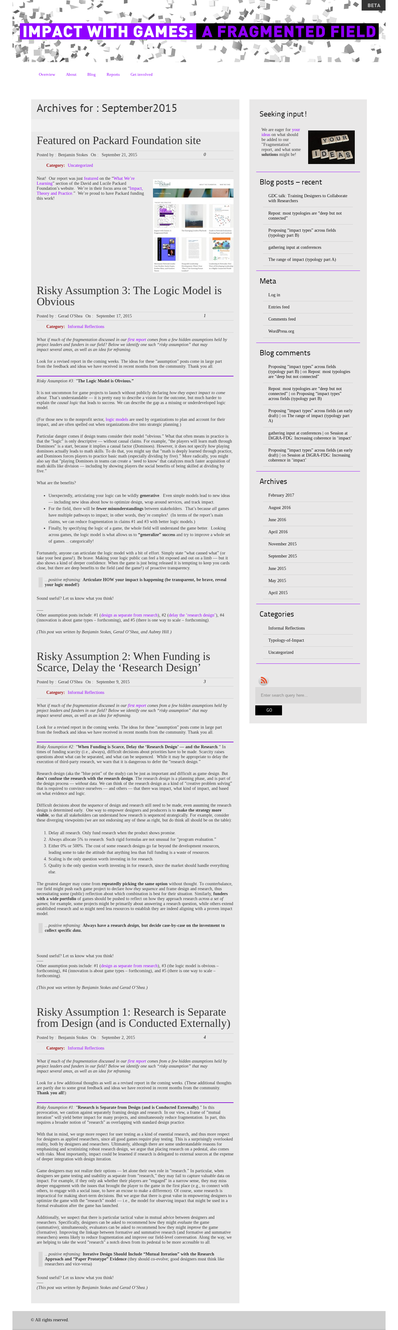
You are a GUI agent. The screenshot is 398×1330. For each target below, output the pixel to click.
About (71, 74)
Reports (113, 74)
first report (137, 339)
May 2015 (277, 580)
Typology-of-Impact (286, 640)
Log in (274, 295)
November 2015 (282, 544)
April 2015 (278, 592)
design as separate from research (129, 615)
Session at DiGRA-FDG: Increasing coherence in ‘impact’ (310, 435)
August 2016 (279, 507)
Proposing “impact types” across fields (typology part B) (304, 396)
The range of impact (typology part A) (302, 259)
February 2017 (281, 495)
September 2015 (282, 556)
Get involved (142, 74)
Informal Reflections (86, 326)
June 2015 (277, 568)
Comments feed (282, 319)
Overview (47, 74)
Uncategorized (80, 165)
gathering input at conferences (294, 247)
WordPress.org (281, 331)
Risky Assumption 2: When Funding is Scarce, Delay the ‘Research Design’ (123, 662)
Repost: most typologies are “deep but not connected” (309, 374)
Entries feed (278, 307)
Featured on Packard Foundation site (119, 140)
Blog (91, 74)
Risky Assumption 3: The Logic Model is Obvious (129, 296)
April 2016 (278, 532)
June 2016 (277, 519)
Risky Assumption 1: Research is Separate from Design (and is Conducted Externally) (133, 1017)
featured (91, 178)
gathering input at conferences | (295, 433)
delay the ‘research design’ (192, 615)
